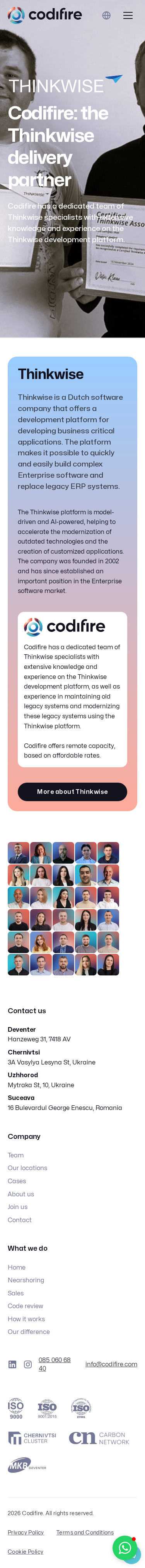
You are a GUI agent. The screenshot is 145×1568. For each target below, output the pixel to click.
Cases (17, 1181)
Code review (25, 1306)
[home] (45, 15)
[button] (128, 15)
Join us (17, 1207)
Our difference (29, 1332)
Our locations (27, 1168)
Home (17, 1268)
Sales (16, 1293)
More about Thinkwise (72, 792)
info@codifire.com (111, 1364)
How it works (26, 1319)
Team (16, 1155)
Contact (20, 1220)
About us (21, 1194)
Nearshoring (26, 1280)
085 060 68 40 (55, 1364)
